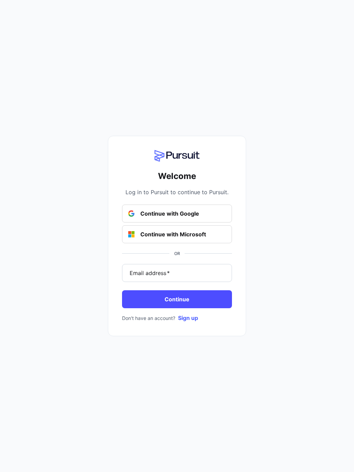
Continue (177, 299)
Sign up (188, 317)
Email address (150, 273)
